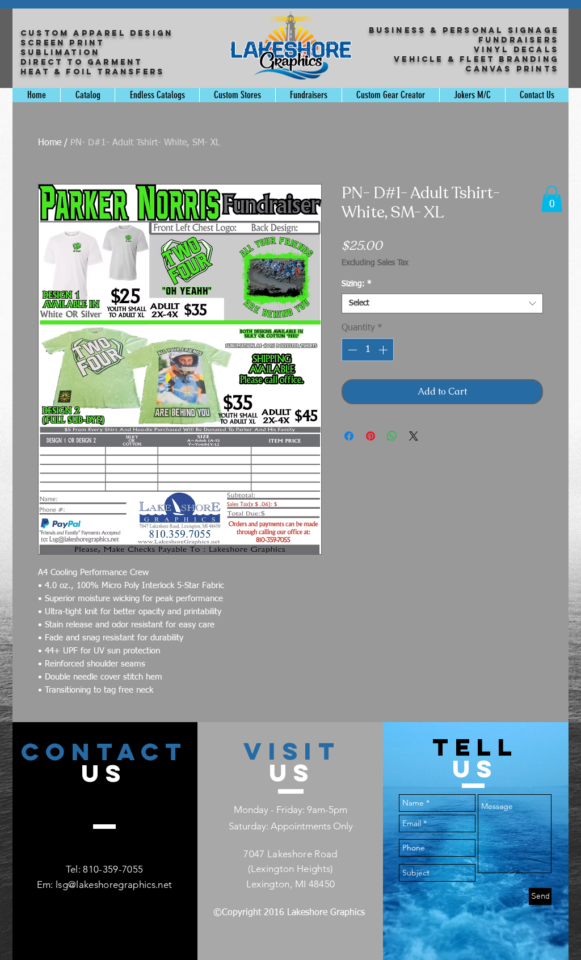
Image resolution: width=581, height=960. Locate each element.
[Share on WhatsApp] (392, 436)
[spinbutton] (367, 349)
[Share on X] (413, 436)
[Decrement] (351, 349)
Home (49, 143)
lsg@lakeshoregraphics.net (114, 884)
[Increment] (384, 349)
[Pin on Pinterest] (370, 436)
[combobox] (442, 303)
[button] (552, 199)
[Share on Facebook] (349, 436)
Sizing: (357, 284)
